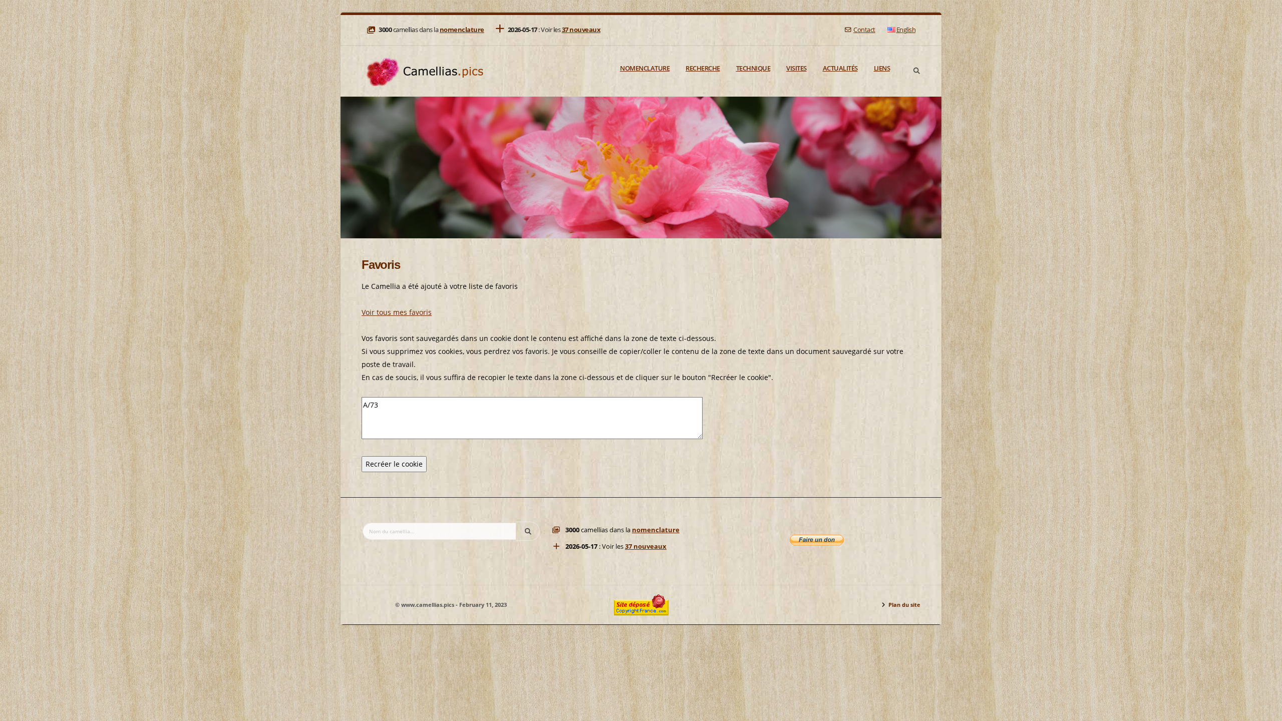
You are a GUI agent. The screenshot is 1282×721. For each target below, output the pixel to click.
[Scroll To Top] (1264, 709)
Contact (864, 30)
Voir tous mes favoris (397, 312)
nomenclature (462, 30)
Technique (753, 68)
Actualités (840, 68)
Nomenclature (645, 68)
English (906, 30)
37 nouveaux (581, 30)
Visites (796, 68)
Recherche (703, 68)
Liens (882, 68)
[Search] (916, 71)
